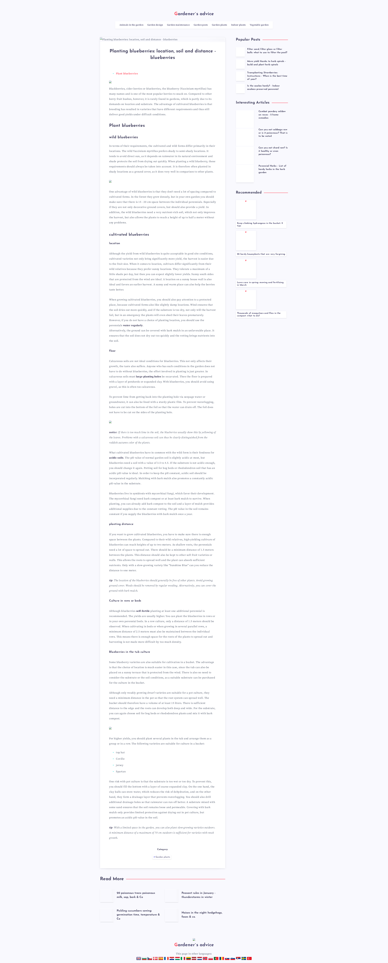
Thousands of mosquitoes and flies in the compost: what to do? (259, 314)
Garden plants (163, 857)
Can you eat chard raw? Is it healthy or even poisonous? (273, 151)
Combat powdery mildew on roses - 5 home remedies (272, 114)
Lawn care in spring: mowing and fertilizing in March (260, 283)
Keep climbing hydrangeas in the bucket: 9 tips (260, 224)
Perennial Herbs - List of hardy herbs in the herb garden (272, 169)
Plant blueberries (127, 73)
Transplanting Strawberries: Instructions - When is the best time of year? (267, 76)
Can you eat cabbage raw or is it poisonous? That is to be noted (273, 133)
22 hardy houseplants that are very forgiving (261, 254)
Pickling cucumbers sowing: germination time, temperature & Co (138, 915)
